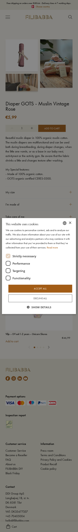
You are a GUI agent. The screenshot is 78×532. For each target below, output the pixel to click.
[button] (39, 307)
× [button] (70, 222)
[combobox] (65, 223)
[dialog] (39, 266)
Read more (52, 247)
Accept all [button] (40, 288)
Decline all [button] (40, 298)
